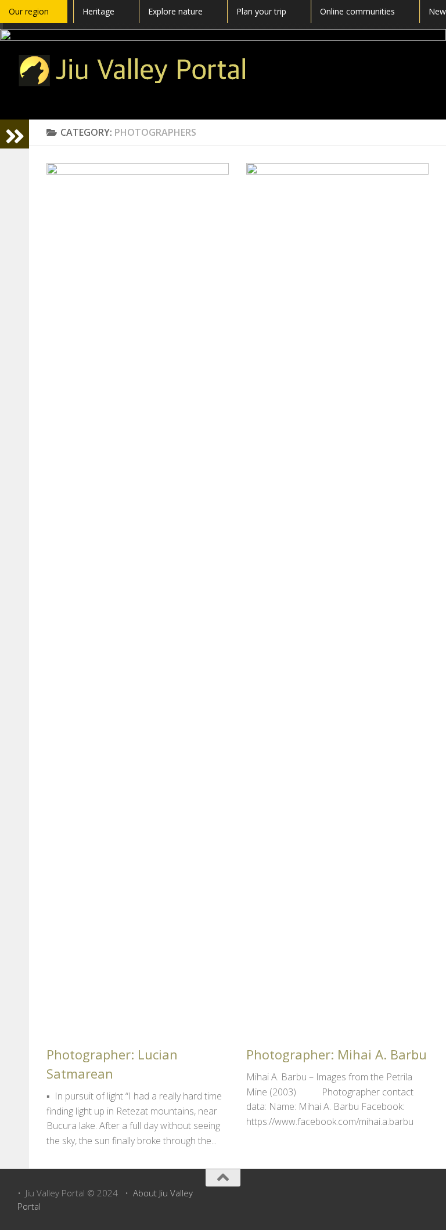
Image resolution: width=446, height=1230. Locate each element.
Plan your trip (261, 11)
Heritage (98, 11)
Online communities (357, 11)
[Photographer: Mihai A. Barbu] (337, 598)
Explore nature (175, 11)
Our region (29, 11)
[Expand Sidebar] (14, 134)
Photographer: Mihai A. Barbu (336, 1054)
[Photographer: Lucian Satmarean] (137, 598)
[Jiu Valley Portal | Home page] (132, 70)
